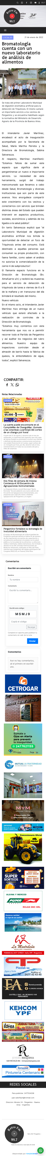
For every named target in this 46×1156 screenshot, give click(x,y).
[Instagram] (31, 2)
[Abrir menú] (5, 30)
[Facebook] (26, 2)
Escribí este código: (17, 608)
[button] (17, 2)
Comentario (12, 586)
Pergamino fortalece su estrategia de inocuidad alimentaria (23, 530)
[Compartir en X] (12, 385)
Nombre (11, 575)
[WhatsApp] (22, 2)
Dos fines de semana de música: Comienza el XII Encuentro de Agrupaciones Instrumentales (20, 483)
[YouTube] (35, 2)
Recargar (31, 627)
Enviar (32, 641)
